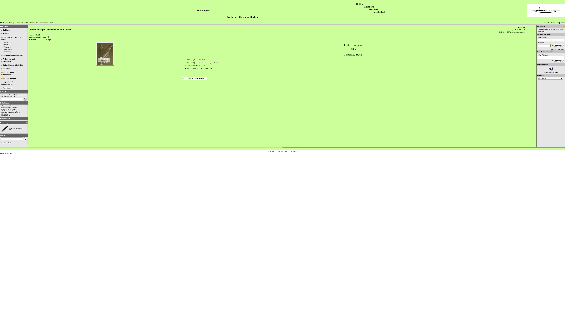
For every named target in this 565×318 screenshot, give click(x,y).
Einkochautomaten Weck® (13, 55)
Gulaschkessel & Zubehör (13, 65)
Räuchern (6, 68)
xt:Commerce (293, 151)
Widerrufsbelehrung (9, 109)
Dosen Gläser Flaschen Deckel (27, 23)
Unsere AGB (6, 106)
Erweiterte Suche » (7, 143)
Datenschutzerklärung (9, 111)
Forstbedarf (7, 88)
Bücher (6, 33)
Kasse (562, 23)
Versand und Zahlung (9, 107)
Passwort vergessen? (557, 49)
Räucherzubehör (9, 78)
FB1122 (51, 23)
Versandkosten (519, 32)
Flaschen (43, 23)
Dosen (6, 42)
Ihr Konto (546, 23)
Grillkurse (6, 30)
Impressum (6, 115)
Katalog (11, 23)
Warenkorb (555, 23)
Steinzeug (7, 52)
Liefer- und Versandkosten (11, 112)
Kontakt (5, 114)
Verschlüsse (8, 49)
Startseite (3, 23)
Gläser (6, 44)
